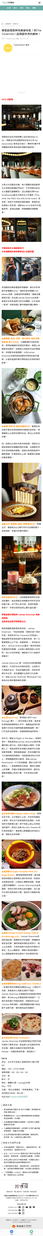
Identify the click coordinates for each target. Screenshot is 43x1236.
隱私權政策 (18, 1192)
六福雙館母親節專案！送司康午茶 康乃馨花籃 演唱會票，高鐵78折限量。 (22, 1129)
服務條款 (10, 1192)
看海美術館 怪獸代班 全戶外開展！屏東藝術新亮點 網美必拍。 (22, 1110)
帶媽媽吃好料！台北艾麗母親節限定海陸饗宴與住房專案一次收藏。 (22, 1117)
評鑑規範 (26, 1192)
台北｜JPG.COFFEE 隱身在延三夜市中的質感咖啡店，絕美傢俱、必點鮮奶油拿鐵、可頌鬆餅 (22, 1154)
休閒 (21, 8)
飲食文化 (15, 24)
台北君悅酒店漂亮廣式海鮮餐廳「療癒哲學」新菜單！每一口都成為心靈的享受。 (22, 1135)
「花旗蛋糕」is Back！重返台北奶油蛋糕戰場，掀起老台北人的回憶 (21, 1173)
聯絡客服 (33, 1192)
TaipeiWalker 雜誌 (21, 45)
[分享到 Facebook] (11, 1231)
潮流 (28, 8)
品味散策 (8, 24)
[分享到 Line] (31, 1231)
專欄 (34, 8)
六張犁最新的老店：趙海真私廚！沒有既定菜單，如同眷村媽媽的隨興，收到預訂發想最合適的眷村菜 (22, 1167)
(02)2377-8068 (23, 1196)
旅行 (15, 8)
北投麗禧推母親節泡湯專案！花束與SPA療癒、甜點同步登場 (22, 1123)
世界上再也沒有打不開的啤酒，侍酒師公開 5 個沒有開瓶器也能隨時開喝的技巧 (21, 1161)
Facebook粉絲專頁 (19, 1096)
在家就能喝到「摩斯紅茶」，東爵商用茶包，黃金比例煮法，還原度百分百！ (22, 1148)
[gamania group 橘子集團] (21, 1226)
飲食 (9, 8)
